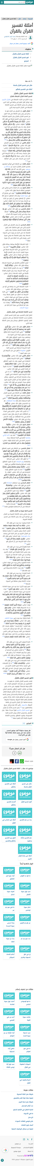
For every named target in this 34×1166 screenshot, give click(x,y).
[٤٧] (7, 589)
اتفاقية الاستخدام (28, 1147)
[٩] (15, 193)
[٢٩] (7, 398)
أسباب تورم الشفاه (27, 1125)
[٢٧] (8, 384)
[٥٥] (13, 663)
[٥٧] (6, 673)
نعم (19, 753)
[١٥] (9, 246)
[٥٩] (21, 707)
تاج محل (30, 1117)
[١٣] (28, 222)
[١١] (9, 211)
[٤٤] (24, 567)
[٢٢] (24, 332)
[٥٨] (4, 673)
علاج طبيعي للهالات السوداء (24, 1121)
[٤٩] (3, 604)
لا (14, 753)
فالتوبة (23, 350)
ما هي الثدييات (28, 1113)
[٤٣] (12, 560)
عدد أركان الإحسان (27, 1105)
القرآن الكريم (6, 99)
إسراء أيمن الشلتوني (10, 36)
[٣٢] (16, 435)
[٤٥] (21, 570)
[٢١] (11, 302)
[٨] (11, 185)
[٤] (7, 145)
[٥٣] (25, 650)
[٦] (25, 161)
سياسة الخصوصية (16, 1147)
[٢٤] (24, 358)
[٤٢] (9, 549)
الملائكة (9, 482)
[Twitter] (27, 1139)
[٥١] (4, 623)
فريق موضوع (17, 1151)
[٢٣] (11, 345)
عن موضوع (18, 1144)
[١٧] (23, 268)
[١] (25, 124)
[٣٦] (20, 480)
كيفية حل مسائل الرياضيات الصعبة (22, 1129)
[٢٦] (12, 371)
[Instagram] (24, 1139)
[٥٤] (9, 657)
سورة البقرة (24, 195)
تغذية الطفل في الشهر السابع (23, 1109)
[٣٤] (29, 459)
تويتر (12, 761)
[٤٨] (22, 602)
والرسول (24, 705)
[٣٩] (3, 506)
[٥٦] (8, 671)
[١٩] (20, 283)
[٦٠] (12, 718)
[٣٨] (16, 504)
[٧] (12, 185)
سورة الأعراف (24, 307)
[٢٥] (13, 366)
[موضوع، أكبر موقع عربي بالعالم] (29, 2)
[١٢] (29, 222)
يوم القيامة (20, 461)
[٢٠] (9, 291)
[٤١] (5, 538)
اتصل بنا (31, 1144)
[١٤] (26, 240)
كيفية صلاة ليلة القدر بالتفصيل (23, 1098)
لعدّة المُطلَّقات (11, 400)
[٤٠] (5, 528)
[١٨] (21, 283)
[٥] (7, 150)
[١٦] (22, 260)
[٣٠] (29, 411)
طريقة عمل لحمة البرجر (26, 1101)
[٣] (5, 140)
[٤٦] (6, 578)
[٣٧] (25, 490)
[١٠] (9, 206)
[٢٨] (6, 390)
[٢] (6, 140)
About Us (30, 1151)
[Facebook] (31, 1139)
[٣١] (14, 421)
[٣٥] (24, 469)
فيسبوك (17, 761)
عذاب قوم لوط (25, 536)
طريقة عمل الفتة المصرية (25, 1094)
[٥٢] (3, 636)
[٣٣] (29, 445)
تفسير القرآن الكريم (23, 710)
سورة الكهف (9, 618)
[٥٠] (22, 615)
